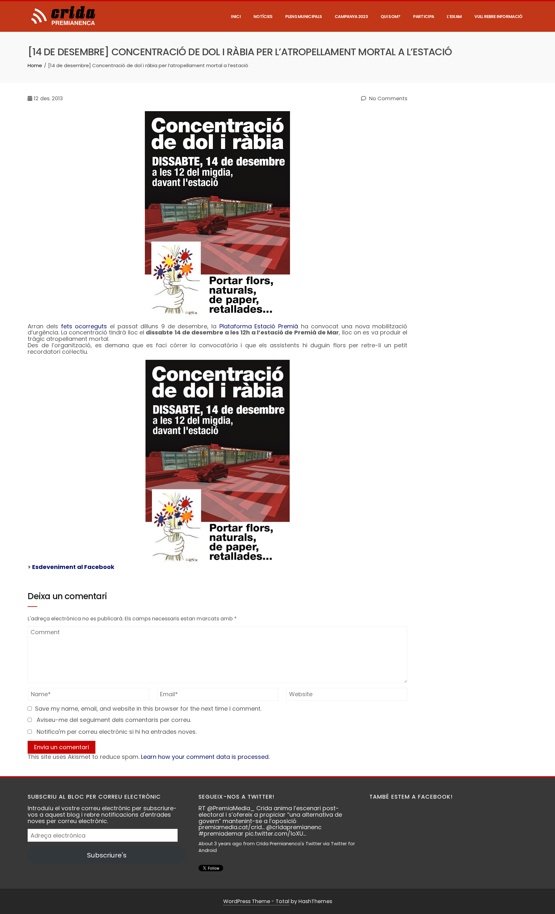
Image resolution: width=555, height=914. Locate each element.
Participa (423, 16)
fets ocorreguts (84, 326)
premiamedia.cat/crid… (231, 827)
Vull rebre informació (498, 16)
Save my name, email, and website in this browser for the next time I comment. (148, 709)
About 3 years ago (220, 843)
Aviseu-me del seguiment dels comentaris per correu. (114, 720)
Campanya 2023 (351, 16)
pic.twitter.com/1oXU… (275, 834)
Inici (236, 16)
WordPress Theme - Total (256, 901)
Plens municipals (303, 16)
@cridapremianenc (294, 827)
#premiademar (220, 834)
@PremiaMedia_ (231, 808)
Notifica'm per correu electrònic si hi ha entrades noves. (117, 732)
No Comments (387, 99)
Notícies (262, 16)
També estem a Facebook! (411, 797)
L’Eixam (454, 16)
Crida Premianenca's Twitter (289, 843)
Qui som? (390, 16)
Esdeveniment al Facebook (73, 567)
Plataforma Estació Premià (258, 326)
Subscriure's (107, 855)
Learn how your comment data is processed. (205, 757)
